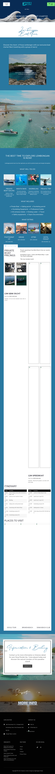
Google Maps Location (11, 734)
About (21, 746)
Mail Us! (32, 724)
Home (9, 18)
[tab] (11, 246)
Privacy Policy (23, 754)
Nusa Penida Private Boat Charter (9, 750)
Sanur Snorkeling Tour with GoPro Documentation (10, 759)
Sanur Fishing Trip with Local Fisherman (10, 756)
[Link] (37, 747)
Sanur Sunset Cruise (8, 753)
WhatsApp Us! (33, 727)
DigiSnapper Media (38, 771)
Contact (22, 751)
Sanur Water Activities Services (19, 18)
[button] (6, 4)
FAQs (21, 749)
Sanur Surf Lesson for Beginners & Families (9, 747)
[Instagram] (40, 747)
